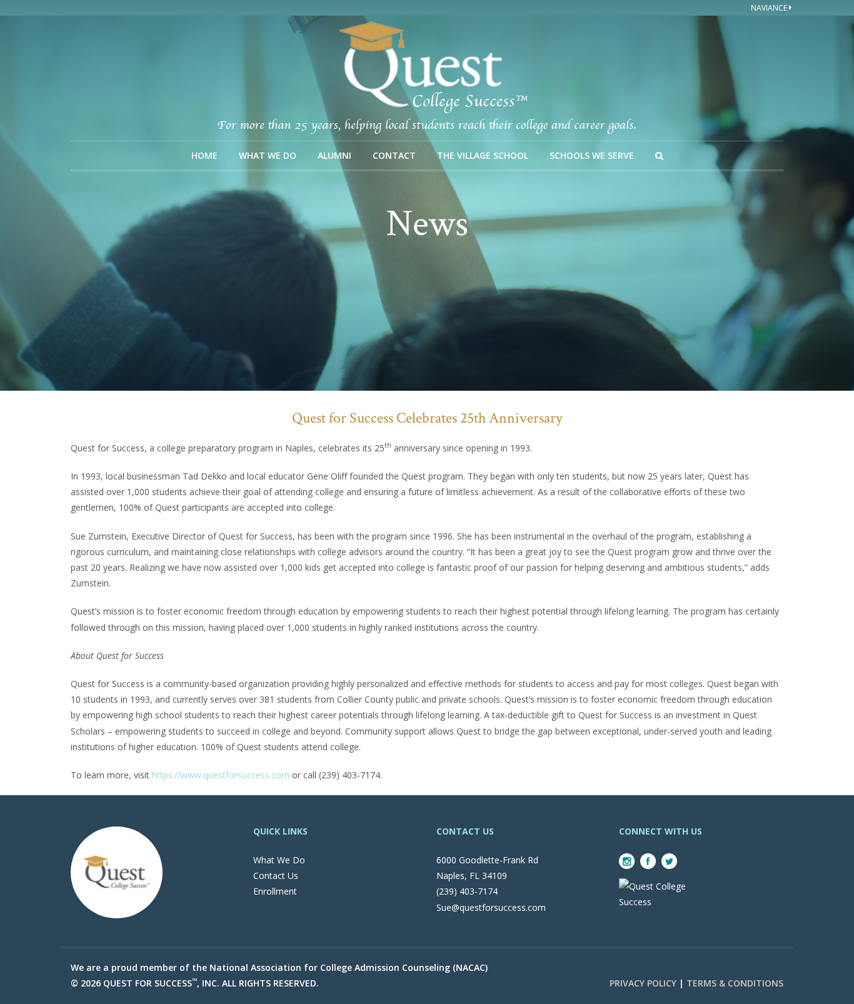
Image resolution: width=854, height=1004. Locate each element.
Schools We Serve (592, 155)
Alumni (334, 155)
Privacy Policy (643, 983)
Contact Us (275, 875)
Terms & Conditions (734, 983)
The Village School (482, 155)
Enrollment (275, 891)
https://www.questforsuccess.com (220, 775)
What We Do (267, 155)
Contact (394, 155)
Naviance (770, 8)
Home (204, 155)
